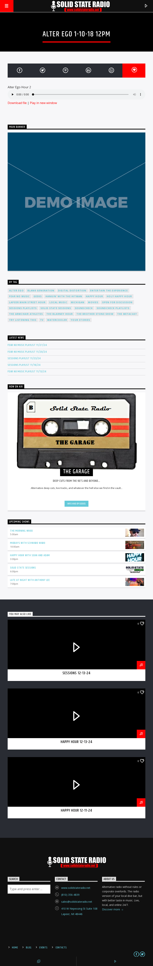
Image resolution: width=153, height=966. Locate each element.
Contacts (61, 948)
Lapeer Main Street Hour (27, 302)
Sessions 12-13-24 (76, 673)
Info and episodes (76, 504)
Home (15, 948)
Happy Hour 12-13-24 (77, 742)
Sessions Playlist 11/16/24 (24, 365)
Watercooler (57, 320)
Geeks (38, 296)
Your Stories (80, 320)
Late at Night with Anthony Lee (30, 580)
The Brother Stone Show (94, 314)
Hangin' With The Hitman (64, 296)
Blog (28, 948)
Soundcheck (84, 308)
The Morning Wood (21, 530)
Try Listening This (22, 320)
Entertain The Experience (109, 290)
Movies (93, 302)
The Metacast (127, 314)
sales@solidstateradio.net (76, 901)
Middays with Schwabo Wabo (27, 543)
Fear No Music (19, 296)
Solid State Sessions (55, 308)
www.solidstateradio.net (75, 888)
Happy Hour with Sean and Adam (30, 555)
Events (43, 948)
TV (41, 320)
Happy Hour (94, 296)
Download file (17, 103)
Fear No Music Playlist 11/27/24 (27, 345)
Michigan (78, 302)
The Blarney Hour (59, 314)
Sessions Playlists (23, 308)
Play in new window (43, 103)
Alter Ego (16, 290)
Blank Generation (40, 290)
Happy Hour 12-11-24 (76, 810)
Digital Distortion (72, 290)
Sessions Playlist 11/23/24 (24, 358)
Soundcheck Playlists (113, 308)
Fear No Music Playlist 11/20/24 (27, 352)
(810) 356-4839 (70, 894)
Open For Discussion (117, 302)
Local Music (58, 302)
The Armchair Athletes (26, 314)
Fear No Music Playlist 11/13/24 (27, 371)
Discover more (111, 909)
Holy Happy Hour (119, 296)
